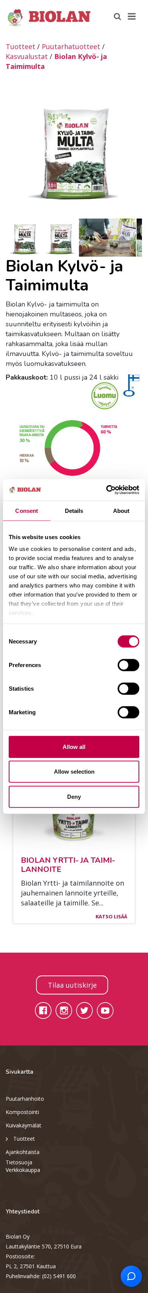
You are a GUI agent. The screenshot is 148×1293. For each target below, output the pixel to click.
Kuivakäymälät (23, 1125)
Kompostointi (22, 1112)
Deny (74, 796)
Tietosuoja (19, 1162)
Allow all (74, 746)
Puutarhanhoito (25, 1098)
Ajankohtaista (22, 1152)
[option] (74, 150)
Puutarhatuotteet (71, 46)
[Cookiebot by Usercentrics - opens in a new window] (106, 490)
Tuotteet (20, 46)
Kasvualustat (27, 56)
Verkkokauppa (23, 1169)
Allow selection (74, 771)
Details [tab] (74, 510)
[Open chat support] (131, 1276)
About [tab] (121, 510)
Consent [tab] (26, 510)
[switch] (128, 665)
